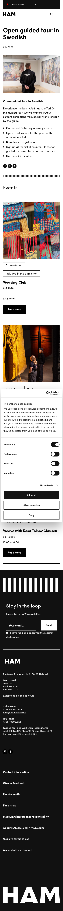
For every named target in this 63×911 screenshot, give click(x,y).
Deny (31, 515)
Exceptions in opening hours (18, 695)
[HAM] (9, 14)
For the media (11, 794)
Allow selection (31, 505)
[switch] (55, 454)
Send (49, 625)
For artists (9, 805)
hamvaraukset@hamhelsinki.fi (20, 734)
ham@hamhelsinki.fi (14, 712)
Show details (47, 485)
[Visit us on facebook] (10, 751)
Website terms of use (16, 838)
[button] (51, 14)
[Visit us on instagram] (4, 751)
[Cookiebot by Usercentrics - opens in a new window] (46, 393)
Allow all (31, 495)
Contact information (16, 772)
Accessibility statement (17, 850)
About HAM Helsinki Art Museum (23, 827)
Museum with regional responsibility (26, 816)
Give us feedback (14, 783)
